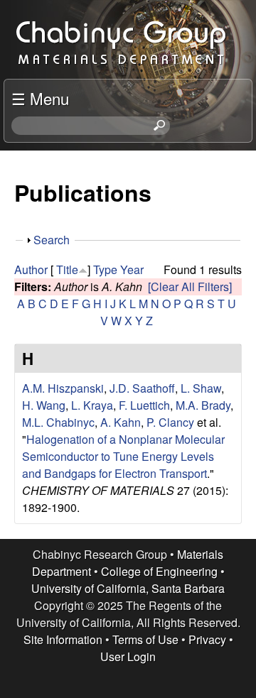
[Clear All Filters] (190, 286)
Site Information (62, 639)
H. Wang (43, 405)
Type (105, 269)
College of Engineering (159, 571)
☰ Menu (40, 98)
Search (51, 239)
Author (31, 269)
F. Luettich (144, 405)
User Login (128, 656)
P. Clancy (170, 422)
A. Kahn (120, 422)
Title (67, 269)
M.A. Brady (203, 405)
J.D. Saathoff (142, 388)
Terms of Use (145, 639)
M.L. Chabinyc (58, 422)
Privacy (207, 639)
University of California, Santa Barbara (128, 588)
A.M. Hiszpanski (63, 388)
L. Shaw (201, 388)
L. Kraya (92, 405)
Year (132, 269)
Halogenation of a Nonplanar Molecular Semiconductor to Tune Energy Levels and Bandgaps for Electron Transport (123, 456)
